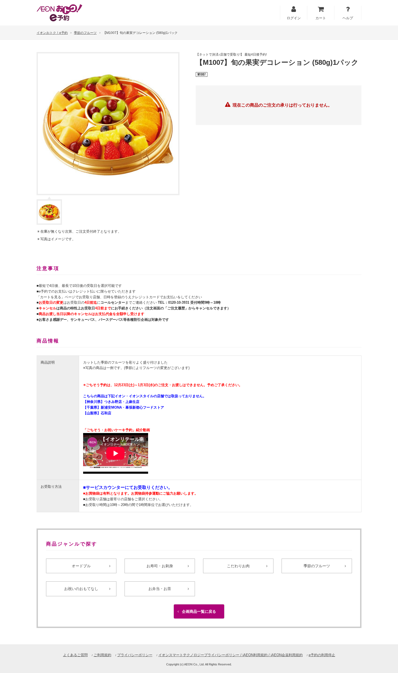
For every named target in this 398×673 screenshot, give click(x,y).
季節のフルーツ (85, 33)
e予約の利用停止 (322, 655)
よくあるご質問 (75, 655)
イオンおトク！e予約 (52, 33)
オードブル (81, 566)
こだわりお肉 (238, 566)
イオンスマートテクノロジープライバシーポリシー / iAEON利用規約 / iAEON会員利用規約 (230, 655)
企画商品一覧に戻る (199, 611)
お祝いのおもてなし (81, 589)
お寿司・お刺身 (159, 566)
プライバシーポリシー (134, 655)
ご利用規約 (102, 655)
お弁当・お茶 (159, 589)
